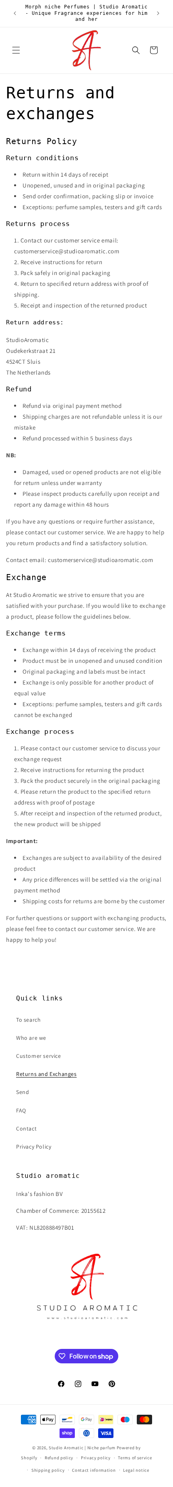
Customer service (38, 1055)
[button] (16, 50)
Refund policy (59, 1458)
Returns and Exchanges (46, 1074)
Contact (26, 1128)
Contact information (93, 1470)
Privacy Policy (33, 1146)
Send (22, 1092)
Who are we (31, 1037)
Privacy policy (96, 1458)
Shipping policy (48, 1470)
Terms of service (135, 1458)
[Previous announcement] (15, 13)
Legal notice (136, 1470)
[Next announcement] (158, 13)
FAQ (21, 1110)
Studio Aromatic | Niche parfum (82, 1447)
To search (28, 1019)
